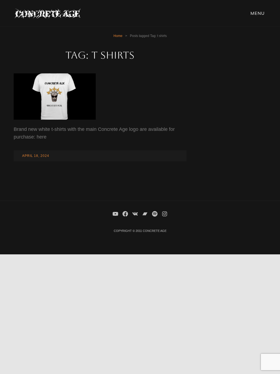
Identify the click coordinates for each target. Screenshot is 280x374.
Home (117, 36)
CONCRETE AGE (155, 230)
